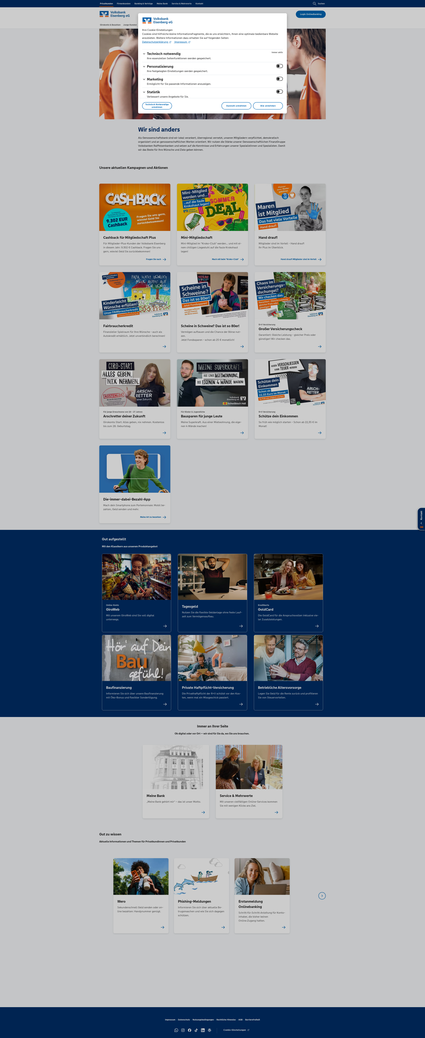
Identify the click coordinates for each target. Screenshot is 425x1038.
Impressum (181, 41)
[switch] (279, 66)
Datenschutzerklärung (155, 41)
